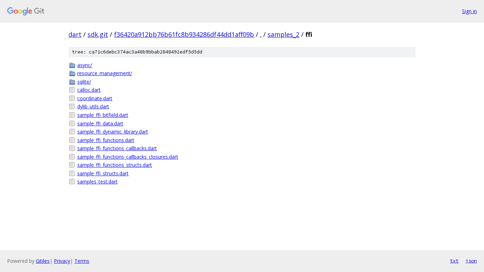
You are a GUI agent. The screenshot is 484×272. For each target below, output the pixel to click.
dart (74, 34)
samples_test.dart (97, 181)
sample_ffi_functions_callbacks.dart (117, 148)
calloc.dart (89, 89)
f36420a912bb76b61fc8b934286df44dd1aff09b (184, 34)
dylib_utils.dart (93, 106)
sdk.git (98, 34)
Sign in (469, 11)
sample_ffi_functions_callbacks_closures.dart (127, 156)
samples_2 (283, 34)
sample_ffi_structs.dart (103, 173)
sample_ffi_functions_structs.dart (114, 165)
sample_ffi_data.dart (100, 123)
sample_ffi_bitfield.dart (102, 115)
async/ (84, 65)
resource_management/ (104, 73)
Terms (81, 260)
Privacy (62, 260)
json (471, 260)
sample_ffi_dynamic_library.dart (112, 131)
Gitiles (43, 260)
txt (454, 260)
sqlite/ (84, 81)
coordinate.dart (94, 98)
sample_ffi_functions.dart (105, 140)
